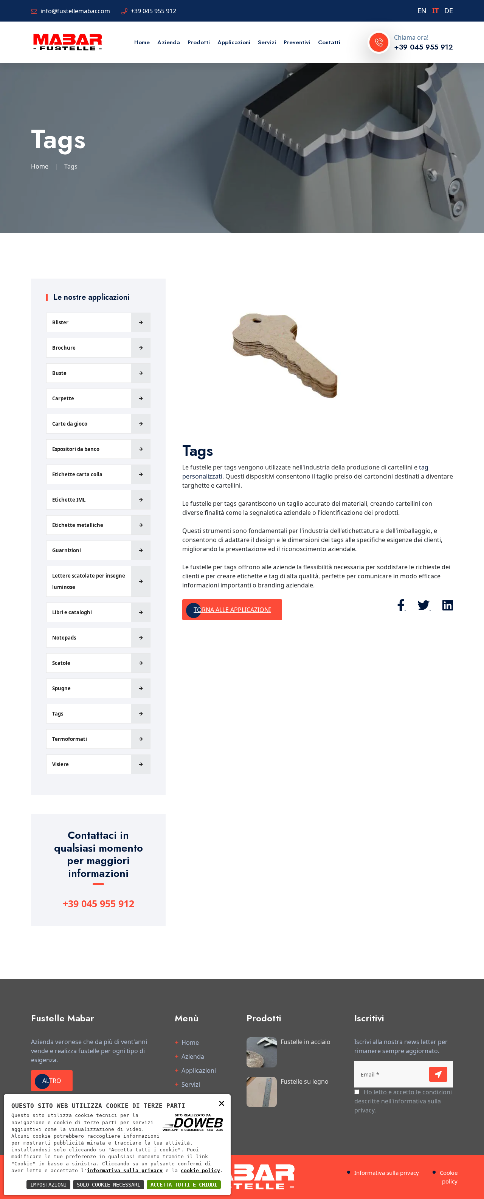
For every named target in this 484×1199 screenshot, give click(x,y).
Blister (60, 322)
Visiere (60, 764)
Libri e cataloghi (72, 612)
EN (422, 10)
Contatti (329, 42)
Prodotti (199, 42)
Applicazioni (233, 42)
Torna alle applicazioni (232, 610)
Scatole (61, 663)
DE (448, 10)
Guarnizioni (66, 550)
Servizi (267, 42)
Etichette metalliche (77, 525)
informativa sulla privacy (125, 1170)
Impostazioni (48, 1185)
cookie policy (200, 1170)
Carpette (63, 398)
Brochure (64, 347)
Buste (59, 373)
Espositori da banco (75, 449)
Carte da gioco (69, 423)
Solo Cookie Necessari (108, 1185)
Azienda (168, 42)
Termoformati (69, 739)
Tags (57, 713)
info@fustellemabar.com (75, 11)
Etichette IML (68, 499)
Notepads (64, 637)
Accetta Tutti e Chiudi (183, 1185)
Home (142, 42)
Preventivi (297, 42)
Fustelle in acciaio (305, 1042)
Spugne (61, 688)
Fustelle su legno (305, 1081)
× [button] (221, 1102)
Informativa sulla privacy (386, 1172)
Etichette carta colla (77, 474)
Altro (51, 1081)
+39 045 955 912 (153, 11)
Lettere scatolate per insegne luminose (88, 581)
